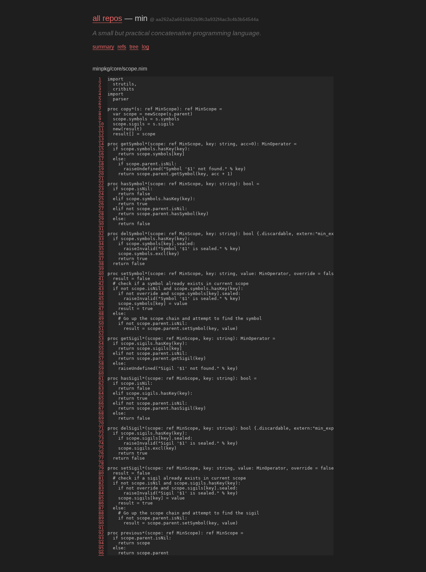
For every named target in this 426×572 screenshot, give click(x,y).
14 (101, 143)
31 (101, 228)
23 (101, 188)
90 (101, 522)
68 (101, 413)
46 (101, 303)
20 (101, 173)
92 (101, 532)
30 (101, 223)
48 (101, 313)
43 (101, 288)
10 (101, 123)
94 (101, 542)
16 (101, 153)
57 (101, 358)
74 (101, 443)
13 (101, 138)
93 (101, 537)
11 (101, 128)
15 (101, 148)
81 (101, 478)
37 (101, 258)
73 (101, 438)
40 (101, 273)
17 (101, 158)
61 (101, 378)
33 (101, 238)
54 (101, 343)
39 (101, 268)
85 (101, 498)
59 (101, 368)
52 (101, 333)
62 (101, 383)
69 (101, 418)
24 (101, 193)
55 (101, 348)
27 (101, 208)
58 (101, 363)
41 (101, 278)
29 (101, 218)
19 (101, 168)
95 (101, 547)
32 (101, 233)
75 (101, 448)
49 (101, 318)
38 (101, 263)
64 (101, 393)
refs (121, 47)
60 (101, 373)
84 (101, 493)
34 (101, 243)
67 (101, 408)
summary (103, 47)
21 (101, 178)
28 (101, 213)
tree (133, 47)
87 (101, 507)
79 (101, 468)
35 (101, 248)
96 (101, 552)
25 (101, 198)
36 (101, 253)
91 (101, 527)
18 (101, 163)
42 (101, 283)
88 (101, 512)
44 (101, 293)
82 (101, 483)
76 (101, 453)
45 (101, 298)
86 (101, 502)
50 (101, 323)
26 (101, 203)
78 (101, 463)
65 (101, 398)
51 (101, 328)
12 (101, 133)
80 (101, 473)
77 (101, 458)
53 (101, 338)
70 (101, 423)
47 (101, 308)
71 (101, 428)
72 (101, 433)
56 (101, 353)
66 (101, 403)
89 (101, 517)
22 (101, 183)
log (145, 47)
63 (101, 388)
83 (101, 488)
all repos (107, 18)
